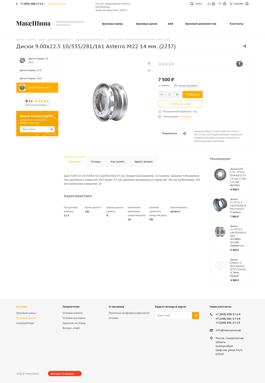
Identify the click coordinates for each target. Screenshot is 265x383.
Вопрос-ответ (71, 328)
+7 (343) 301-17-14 (228, 318)
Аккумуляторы (25, 323)
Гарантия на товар (74, 323)
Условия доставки (74, 318)
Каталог (22, 306)
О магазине (116, 306)
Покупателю (71, 306)
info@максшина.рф (228, 330)
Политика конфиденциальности (129, 313)
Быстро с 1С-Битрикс (62, 373)
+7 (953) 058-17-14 (228, 314)
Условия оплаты (73, 313)
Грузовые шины (26, 313)
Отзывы (113, 318)
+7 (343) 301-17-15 (228, 322)
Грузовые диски (26, 318)
